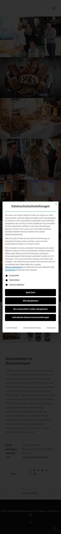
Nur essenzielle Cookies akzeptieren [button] (30, 309)
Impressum (51, 327)
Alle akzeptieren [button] (30, 301)
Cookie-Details (11, 327)
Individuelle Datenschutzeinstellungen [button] (30, 317)
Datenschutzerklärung (13, 267)
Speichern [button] (30, 292)
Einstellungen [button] (10, 270)
